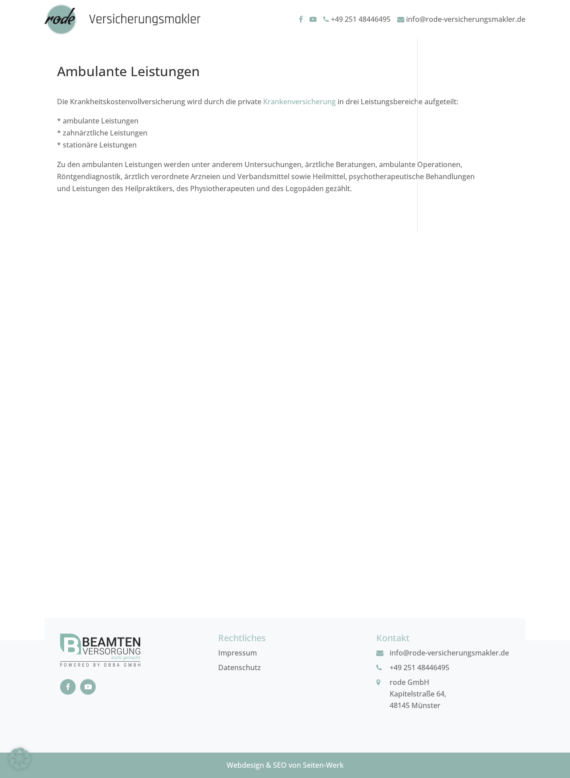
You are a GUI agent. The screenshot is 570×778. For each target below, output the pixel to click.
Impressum (237, 653)
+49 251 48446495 (360, 19)
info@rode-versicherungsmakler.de (464, 19)
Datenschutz (239, 667)
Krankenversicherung (299, 101)
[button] (19, 758)
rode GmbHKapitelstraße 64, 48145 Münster (418, 693)
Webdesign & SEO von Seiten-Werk (285, 765)
